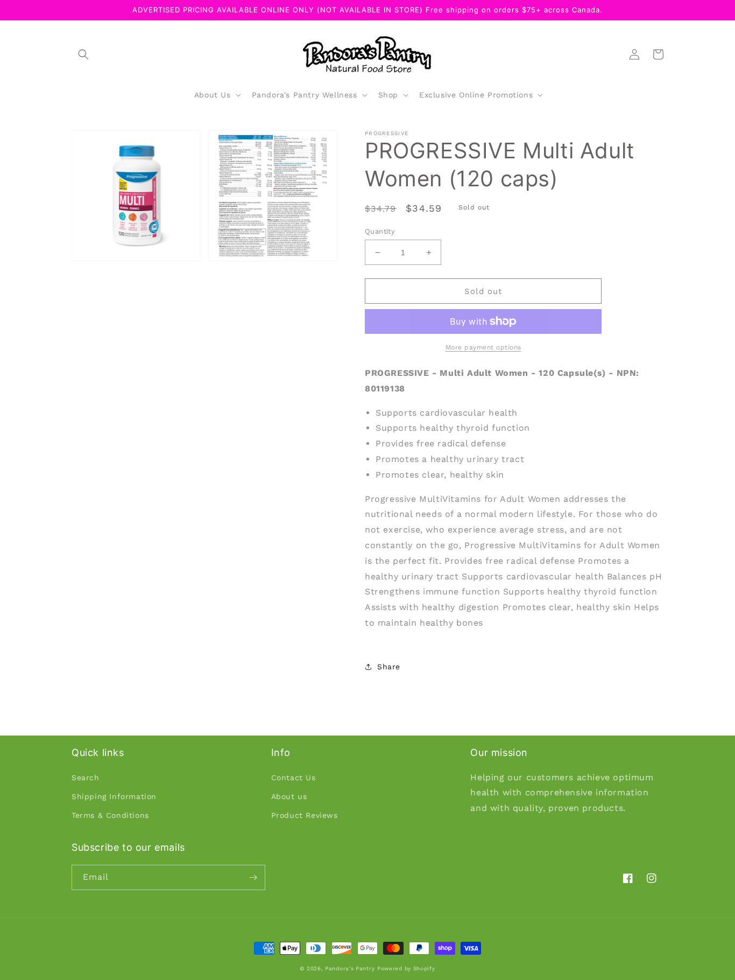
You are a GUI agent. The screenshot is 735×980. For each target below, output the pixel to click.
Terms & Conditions (110, 815)
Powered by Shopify (406, 968)
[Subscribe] (253, 877)
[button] (83, 54)
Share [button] (388, 666)
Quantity (380, 231)
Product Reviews (304, 815)
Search (86, 777)
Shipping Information (114, 796)
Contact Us (293, 777)
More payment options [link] (483, 347)
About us (289, 796)
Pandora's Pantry (349, 968)
